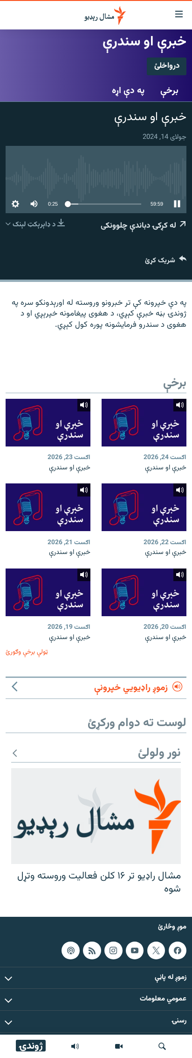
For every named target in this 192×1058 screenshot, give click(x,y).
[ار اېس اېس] (92, 950)
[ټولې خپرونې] (75, 1046)
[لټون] (162, 1046)
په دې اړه (128, 91)
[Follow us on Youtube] (135, 950)
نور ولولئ (159, 753)
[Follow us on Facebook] (177, 950)
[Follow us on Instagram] (113, 950)
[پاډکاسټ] (70, 950)
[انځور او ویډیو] (119, 1046)
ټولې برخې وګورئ (27, 652)
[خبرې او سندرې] (144, 422)
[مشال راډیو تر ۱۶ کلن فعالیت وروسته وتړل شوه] (96, 816)
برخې (169, 91)
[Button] (165, 262)
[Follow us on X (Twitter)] (156, 950)
